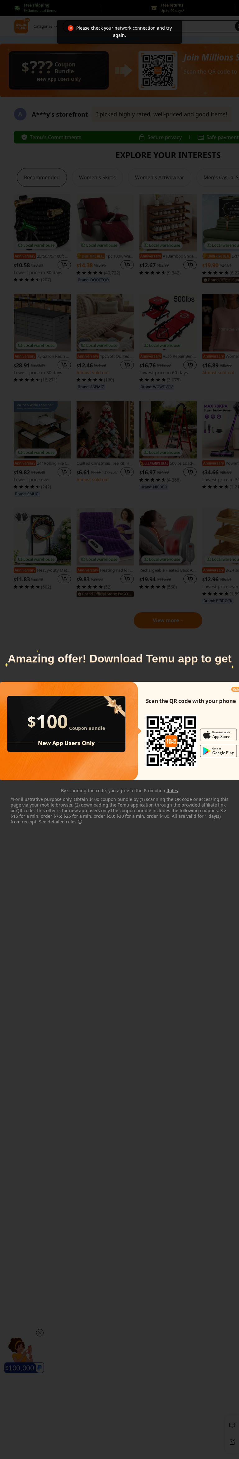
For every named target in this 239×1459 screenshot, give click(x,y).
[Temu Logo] (171, 741)
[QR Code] (171, 741)
